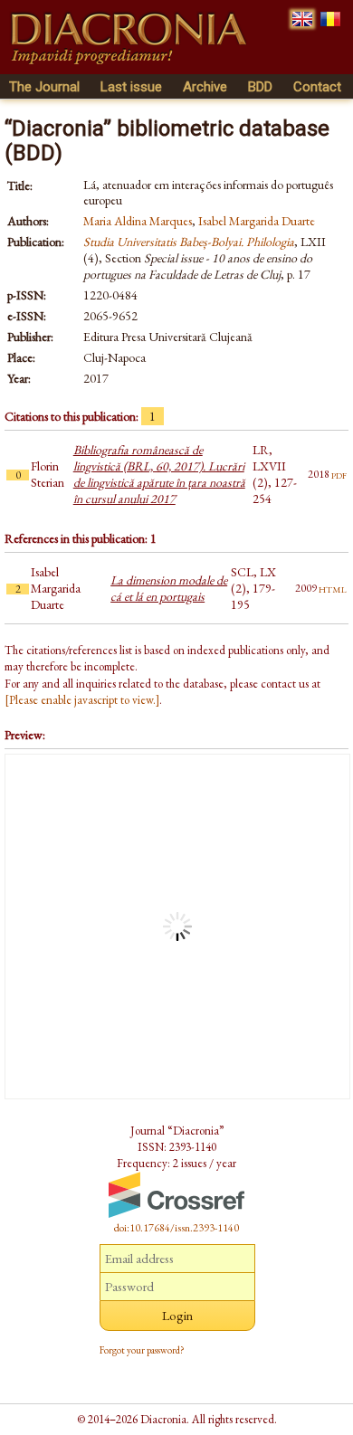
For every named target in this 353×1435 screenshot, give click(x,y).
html (333, 588)
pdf (339, 474)
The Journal (44, 87)
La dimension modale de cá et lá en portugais (168, 588)
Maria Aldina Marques (137, 221)
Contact (317, 87)
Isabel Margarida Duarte (256, 221)
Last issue (131, 87)
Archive (205, 87)
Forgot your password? (142, 1350)
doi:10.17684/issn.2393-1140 (176, 1227)
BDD (260, 87)
